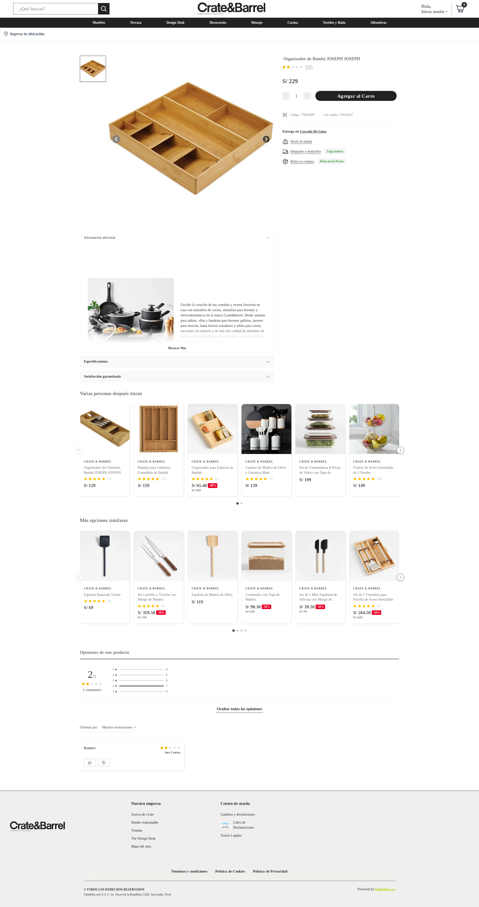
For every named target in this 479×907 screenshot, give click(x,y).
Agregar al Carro (356, 96)
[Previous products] (78, 450)
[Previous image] (116, 139)
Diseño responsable (144, 822)
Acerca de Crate (142, 814)
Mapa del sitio (141, 846)
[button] (61, 8)
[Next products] (400, 450)
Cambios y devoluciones (238, 814)
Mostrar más (177, 348)
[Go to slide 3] (241, 631)
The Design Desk (143, 838)
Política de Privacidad (270, 871)
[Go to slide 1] (237, 503)
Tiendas (136, 830)
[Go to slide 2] (241, 503)
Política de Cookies (230, 871)
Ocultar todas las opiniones (239, 709)
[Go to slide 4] (245, 631)
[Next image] (266, 139)
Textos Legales (231, 835)
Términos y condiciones (189, 871)
